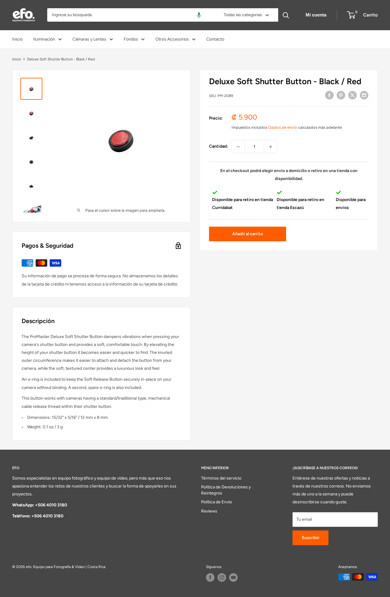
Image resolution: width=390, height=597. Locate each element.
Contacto (215, 39)
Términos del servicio (221, 478)
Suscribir (310, 537)
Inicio (17, 39)
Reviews (209, 511)
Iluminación (44, 39)
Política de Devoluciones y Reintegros (226, 490)
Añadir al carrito (247, 233)
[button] (199, 15)
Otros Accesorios (172, 39)
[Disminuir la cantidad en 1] (238, 146)
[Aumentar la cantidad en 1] (270, 146)
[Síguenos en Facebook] (210, 577)
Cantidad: (218, 146)
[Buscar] (285, 15)
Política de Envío (216, 502)
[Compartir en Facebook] (329, 95)
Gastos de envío (282, 127)
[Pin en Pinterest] (341, 95)
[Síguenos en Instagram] (222, 577)
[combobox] (131, 15)
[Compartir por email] (364, 95)
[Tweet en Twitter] (352, 95)
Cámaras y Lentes (89, 39)
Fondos (131, 39)
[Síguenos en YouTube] (233, 577)
